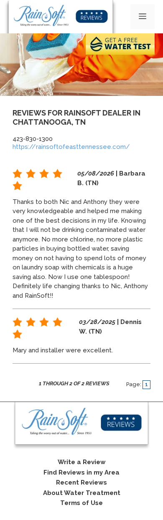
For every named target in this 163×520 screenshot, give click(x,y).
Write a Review (82, 462)
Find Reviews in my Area (81, 472)
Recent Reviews (81, 482)
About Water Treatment (81, 493)
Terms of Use (81, 503)
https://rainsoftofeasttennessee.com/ (71, 147)
